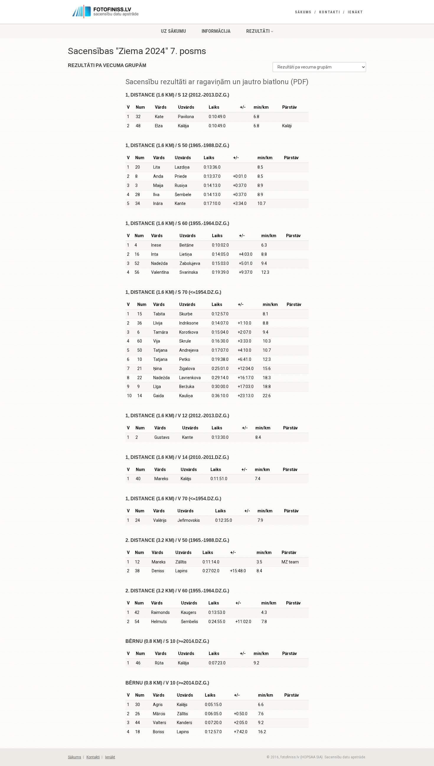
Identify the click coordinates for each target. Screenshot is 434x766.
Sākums (303, 12)
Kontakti (329, 12)
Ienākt (355, 12)
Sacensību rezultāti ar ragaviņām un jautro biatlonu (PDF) (217, 82)
